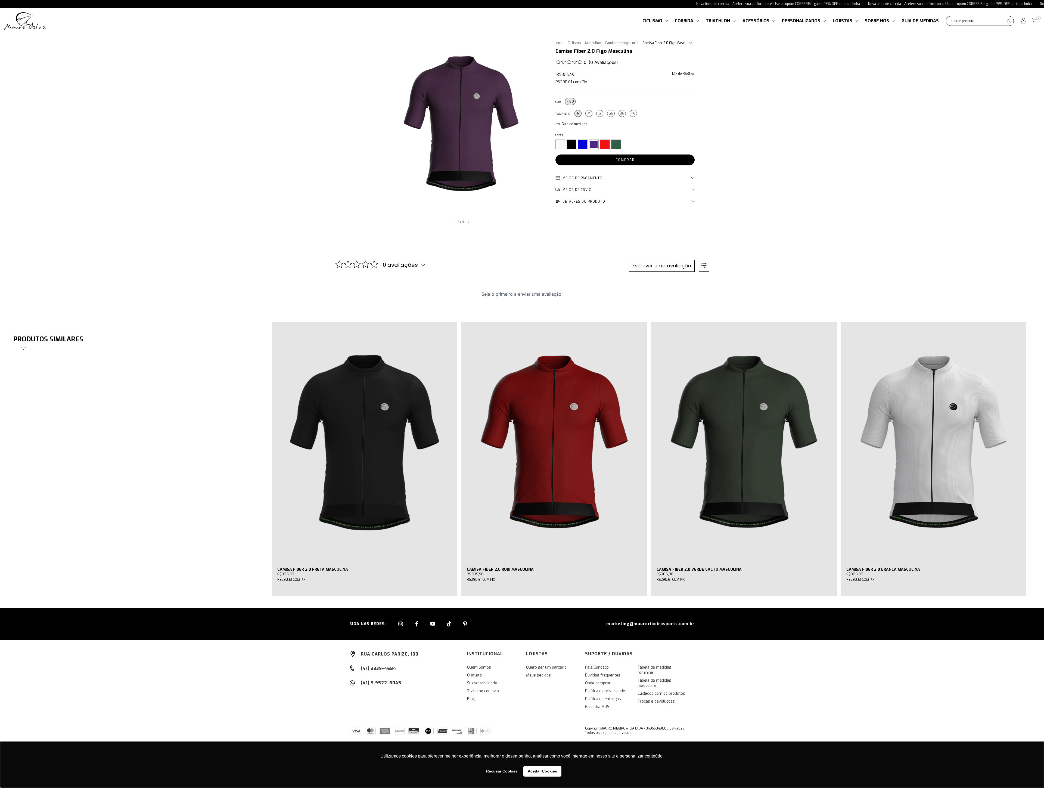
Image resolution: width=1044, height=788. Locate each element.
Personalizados (801, 21)
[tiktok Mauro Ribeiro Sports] (450, 624)
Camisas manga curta (621, 43)
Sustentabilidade (482, 683)
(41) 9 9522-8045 (380, 683)
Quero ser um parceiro (546, 667)
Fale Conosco (597, 667)
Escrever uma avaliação (661, 265)
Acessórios (756, 21)
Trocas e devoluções (656, 701)
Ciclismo (652, 21)
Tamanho (562, 114)
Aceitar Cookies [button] (542, 771)
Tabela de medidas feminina (654, 670)
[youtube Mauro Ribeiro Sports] (433, 624)
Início (559, 43)
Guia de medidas (920, 21)
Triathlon (718, 21)
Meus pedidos (538, 675)
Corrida (684, 21)
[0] (1034, 21)
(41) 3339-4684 (377, 668)
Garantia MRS (597, 706)
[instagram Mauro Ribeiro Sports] (401, 624)
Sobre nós (877, 21)
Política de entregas (603, 699)
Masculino (593, 43)
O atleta (474, 675)
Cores (559, 135)
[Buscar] (1008, 21)
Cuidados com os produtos (661, 693)
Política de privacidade (605, 691)
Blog (471, 699)
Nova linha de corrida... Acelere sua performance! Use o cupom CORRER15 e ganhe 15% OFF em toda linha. (731, 4)
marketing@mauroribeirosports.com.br (650, 623)
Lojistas (843, 21)
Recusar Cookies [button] (502, 771)
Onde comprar (598, 683)
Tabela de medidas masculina (654, 683)
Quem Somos (479, 667)
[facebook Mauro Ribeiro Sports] (417, 624)
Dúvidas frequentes (602, 675)
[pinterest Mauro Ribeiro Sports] (465, 624)
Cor (558, 102)
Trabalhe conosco (483, 691)
